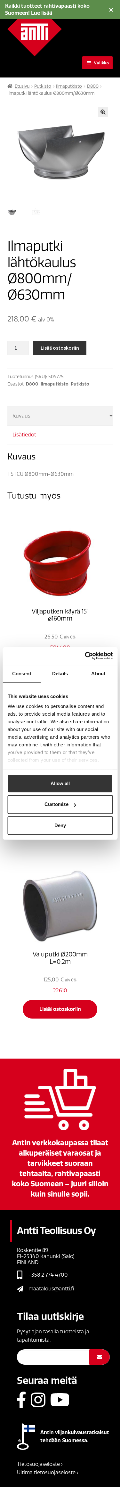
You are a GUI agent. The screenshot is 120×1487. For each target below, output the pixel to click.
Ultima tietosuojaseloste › (47, 1472)
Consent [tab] (21, 673)
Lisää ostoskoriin (60, 348)
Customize (56, 804)
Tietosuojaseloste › (40, 1464)
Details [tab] (60, 673)
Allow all (60, 783)
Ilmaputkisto (69, 86)
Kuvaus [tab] (21, 416)
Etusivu (22, 86)
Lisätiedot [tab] (24, 435)
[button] (103, 112)
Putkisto (42, 86)
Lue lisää (41, 13)
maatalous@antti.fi (51, 1289)
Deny (60, 825)
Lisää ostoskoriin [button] (60, 1009)
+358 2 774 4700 (48, 1275)
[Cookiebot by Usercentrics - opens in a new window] (85, 656)
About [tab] (98, 673)
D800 (93, 86)
